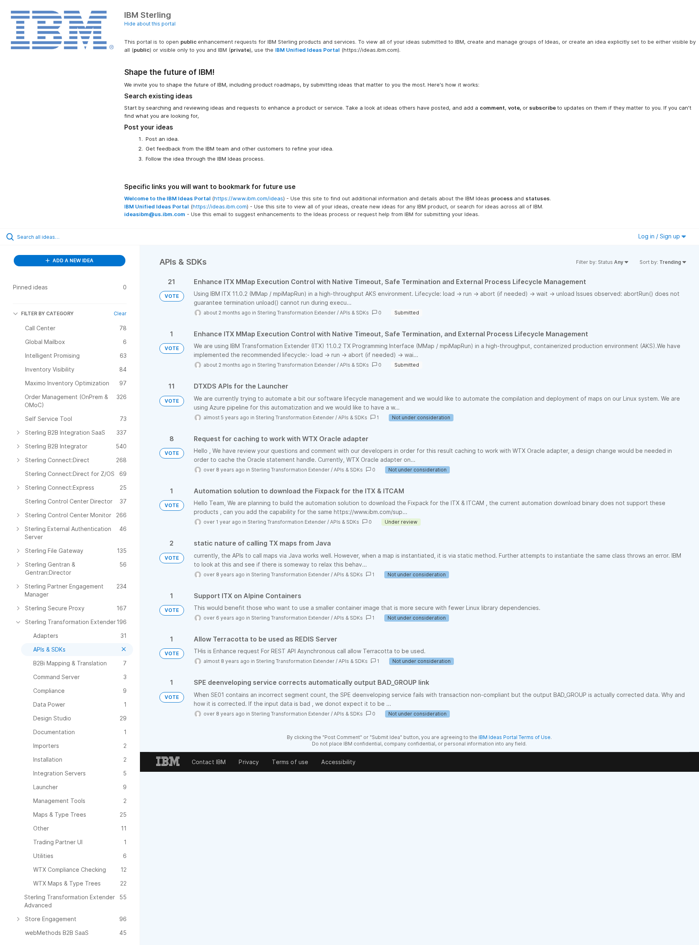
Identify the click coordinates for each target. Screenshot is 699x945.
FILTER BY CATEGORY (47, 313)
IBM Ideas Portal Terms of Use (515, 737)
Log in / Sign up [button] (660, 236)
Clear (120, 313)
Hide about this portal (150, 24)
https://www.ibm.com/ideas (248, 198)
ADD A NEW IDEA (72, 260)
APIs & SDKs (354, 313)
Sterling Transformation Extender (296, 313)
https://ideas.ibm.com (220, 206)
